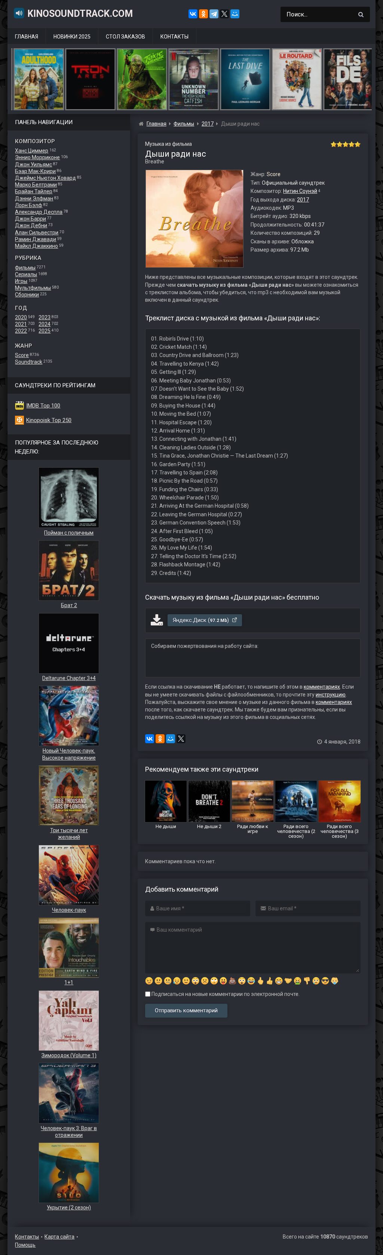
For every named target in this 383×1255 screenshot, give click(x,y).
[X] (224, 13)
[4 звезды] (352, 144)
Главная (26, 37)
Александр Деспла (38, 212)
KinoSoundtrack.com (80, 13)
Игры (21, 281)
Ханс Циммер (31, 151)
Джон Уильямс (33, 164)
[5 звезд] (358, 144)
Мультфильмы (33, 288)
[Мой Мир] (234, 13)
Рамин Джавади (35, 239)
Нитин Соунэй (300, 191)
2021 (21, 324)
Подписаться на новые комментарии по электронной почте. (225, 994)
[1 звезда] (334, 144)
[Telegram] (213, 13)
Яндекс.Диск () (201, 620)
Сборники (27, 295)
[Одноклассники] (203, 13)
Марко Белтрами (36, 185)
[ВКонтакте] (193, 13)
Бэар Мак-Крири (35, 171)
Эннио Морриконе (37, 157)
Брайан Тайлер (33, 191)
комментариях (322, 687)
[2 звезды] (340, 144)
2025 (44, 331)
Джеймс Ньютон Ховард (45, 178)
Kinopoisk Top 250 (48, 420)
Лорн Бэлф (28, 205)
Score (22, 355)
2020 (21, 317)
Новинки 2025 (72, 37)
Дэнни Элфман (34, 199)
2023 (44, 317)
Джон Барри (30, 219)
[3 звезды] (346, 144)
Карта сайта (59, 1237)
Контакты (174, 37)
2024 (44, 324)
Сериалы (26, 274)
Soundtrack (28, 362)
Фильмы (25, 268)
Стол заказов (125, 37)
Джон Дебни (31, 225)
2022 (21, 331)
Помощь (25, 1245)
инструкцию (331, 695)
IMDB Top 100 (43, 405)
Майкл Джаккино (36, 246)
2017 (303, 200)
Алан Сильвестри (36, 233)
